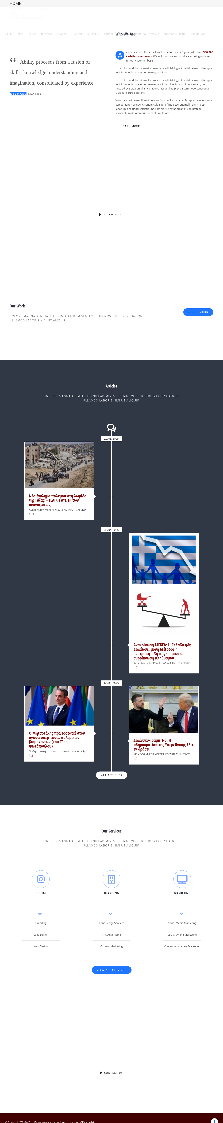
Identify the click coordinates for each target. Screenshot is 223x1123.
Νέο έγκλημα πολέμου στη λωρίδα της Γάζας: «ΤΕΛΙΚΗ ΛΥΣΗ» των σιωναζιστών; (57, 500)
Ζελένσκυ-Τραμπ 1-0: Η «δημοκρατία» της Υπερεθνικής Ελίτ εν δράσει (163, 744)
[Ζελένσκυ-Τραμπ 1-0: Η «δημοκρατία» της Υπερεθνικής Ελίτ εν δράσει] (163, 709)
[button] (211, 34)
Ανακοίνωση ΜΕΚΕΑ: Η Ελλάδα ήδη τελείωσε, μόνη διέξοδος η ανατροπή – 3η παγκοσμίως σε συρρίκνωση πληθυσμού (162, 651)
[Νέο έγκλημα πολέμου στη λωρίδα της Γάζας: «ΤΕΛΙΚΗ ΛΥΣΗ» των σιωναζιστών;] (59, 465)
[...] (36, 514)
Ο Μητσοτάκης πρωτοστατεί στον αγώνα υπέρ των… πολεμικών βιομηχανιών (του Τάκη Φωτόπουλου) (57, 739)
